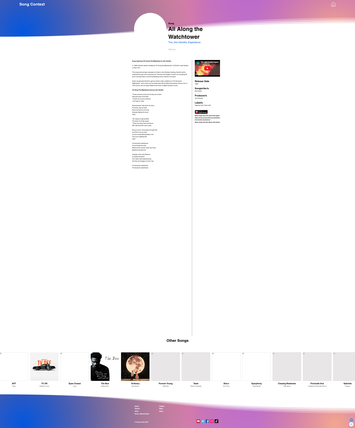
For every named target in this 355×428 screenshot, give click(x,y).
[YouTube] (198, 421)
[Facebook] (207, 421)
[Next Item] (352, 373)
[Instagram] (212, 421)
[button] (333, 4)
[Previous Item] (3, 373)
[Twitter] (203, 421)
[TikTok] (216, 421)
